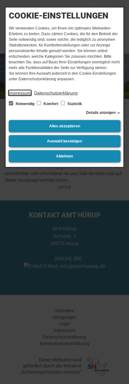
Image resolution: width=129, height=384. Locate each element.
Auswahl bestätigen (64, 141)
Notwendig (25, 104)
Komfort (51, 104)
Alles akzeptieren (64, 126)
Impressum (20, 92)
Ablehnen (64, 156)
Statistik (74, 104)
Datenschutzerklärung (56, 92)
